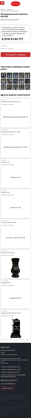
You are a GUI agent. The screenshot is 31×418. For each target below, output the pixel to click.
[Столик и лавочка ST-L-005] (15, 237)
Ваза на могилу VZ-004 (7, 252)
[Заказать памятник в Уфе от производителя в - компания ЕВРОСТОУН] (16, 3)
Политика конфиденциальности (10, 410)
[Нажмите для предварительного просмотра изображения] (10, 19)
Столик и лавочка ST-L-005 (8, 222)
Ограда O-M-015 (6, 283)
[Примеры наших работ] (3, 75)
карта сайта (4, 412)
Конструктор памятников (8, 350)
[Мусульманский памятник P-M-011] (15, 328)
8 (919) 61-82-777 (12, 39)
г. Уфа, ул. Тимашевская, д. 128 (10, 369)
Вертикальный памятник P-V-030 (10, 132)
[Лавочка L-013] (15, 177)
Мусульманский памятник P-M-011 (11, 313)
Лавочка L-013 (5, 162)
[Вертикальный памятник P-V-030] (15, 147)
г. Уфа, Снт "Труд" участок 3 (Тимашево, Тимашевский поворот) (13, 376)
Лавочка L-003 (5, 192)
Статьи (3, 352)
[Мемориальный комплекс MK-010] (15, 117)
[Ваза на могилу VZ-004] (15, 268)
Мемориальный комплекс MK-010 (11, 101)
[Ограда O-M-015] (15, 298)
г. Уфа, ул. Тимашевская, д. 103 (10, 367)
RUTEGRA (4, 415)
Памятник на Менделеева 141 (9, 354)
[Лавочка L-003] (15, 207)
